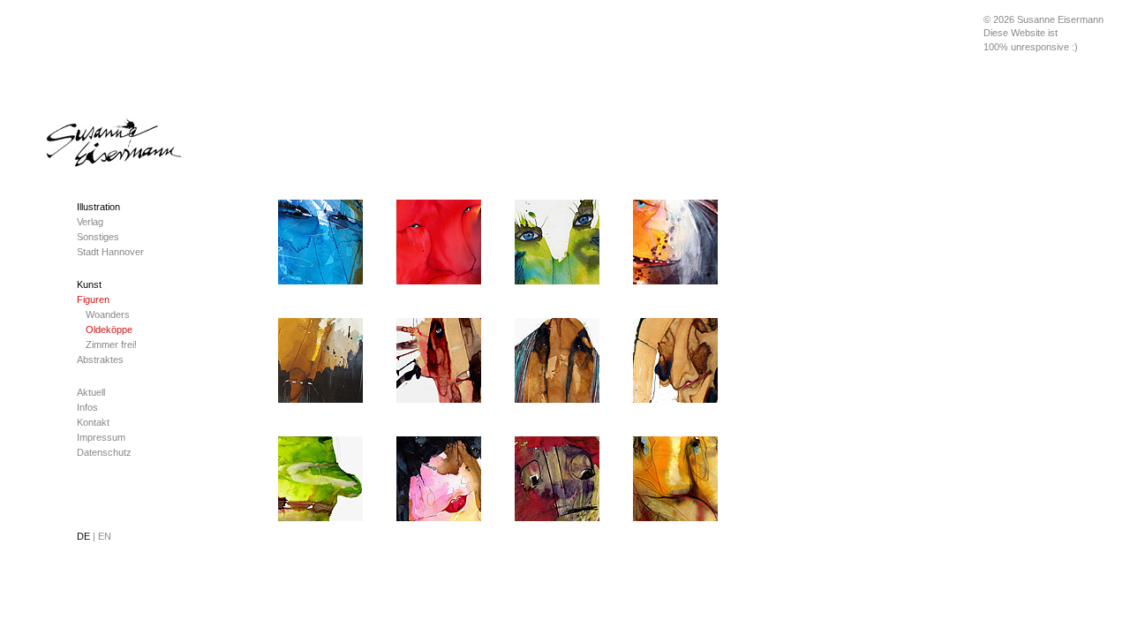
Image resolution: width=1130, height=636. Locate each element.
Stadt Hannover (110, 251)
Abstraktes (100, 359)
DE (86, 536)
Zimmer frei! (111, 344)
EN (104, 536)
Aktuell (91, 392)
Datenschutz (104, 452)
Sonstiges (98, 236)
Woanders (108, 314)
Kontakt (93, 422)
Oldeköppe (109, 329)
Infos (87, 407)
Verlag (90, 221)
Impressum (101, 437)
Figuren (93, 299)
